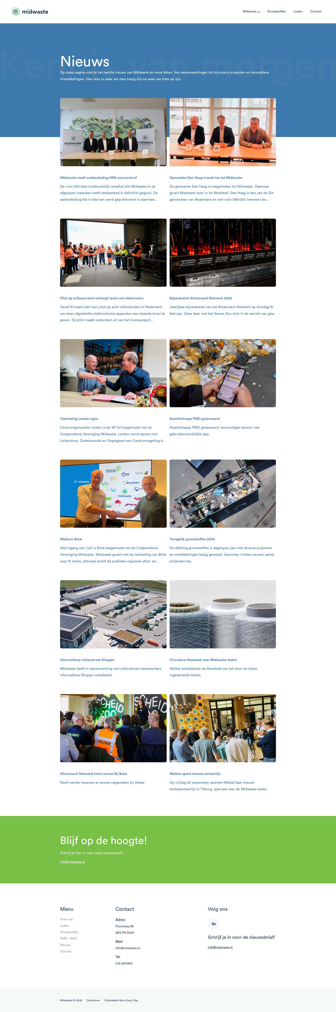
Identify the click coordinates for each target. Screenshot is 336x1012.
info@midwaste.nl (72, 861)
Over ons (66, 919)
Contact (315, 11)
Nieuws (65, 945)
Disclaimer (93, 1000)
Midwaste (250, 11)
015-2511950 (124, 963)
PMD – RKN (68, 938)
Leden (298, 11)
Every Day (132, 1000)
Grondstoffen (276, 11)
